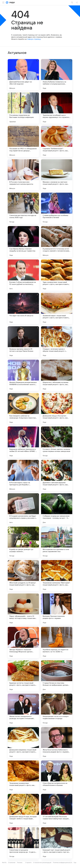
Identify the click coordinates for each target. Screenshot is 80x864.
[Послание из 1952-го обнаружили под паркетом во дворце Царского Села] (23, 141)
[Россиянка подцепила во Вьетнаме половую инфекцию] (23, 108)
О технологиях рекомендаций (42, 862)
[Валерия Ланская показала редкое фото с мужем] (56, 609)
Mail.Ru (4, 862)
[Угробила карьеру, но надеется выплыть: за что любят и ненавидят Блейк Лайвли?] (56, 642)
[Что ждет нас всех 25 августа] (23, 308)
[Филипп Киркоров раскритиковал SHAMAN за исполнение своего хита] (23, 375)
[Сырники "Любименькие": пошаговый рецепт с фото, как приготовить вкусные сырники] (56, 141)
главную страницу (34, 39)
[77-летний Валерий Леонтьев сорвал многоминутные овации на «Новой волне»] (56, 809)
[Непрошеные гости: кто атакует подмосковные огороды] (56, 709)
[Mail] (7, 2)
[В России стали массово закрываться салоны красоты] (23, 175)
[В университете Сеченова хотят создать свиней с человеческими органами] (56, 241)
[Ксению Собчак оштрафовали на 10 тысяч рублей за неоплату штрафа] (23, 275)
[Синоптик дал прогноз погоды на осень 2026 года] (23, 208)
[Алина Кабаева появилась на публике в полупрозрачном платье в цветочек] (56, 74)
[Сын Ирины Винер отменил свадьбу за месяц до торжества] (23, 241)
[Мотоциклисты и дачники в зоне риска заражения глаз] (56, 542)
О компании (11, 862)
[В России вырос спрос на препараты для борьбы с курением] (23, 475)
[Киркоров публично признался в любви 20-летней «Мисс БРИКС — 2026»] (23, 442)
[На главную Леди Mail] (11, 2)
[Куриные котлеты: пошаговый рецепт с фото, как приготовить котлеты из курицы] (23, 676)
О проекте (28, 862)
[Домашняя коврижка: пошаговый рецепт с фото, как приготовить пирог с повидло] (23, 742)
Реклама (19, 862)
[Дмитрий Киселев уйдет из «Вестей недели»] (23, 74)
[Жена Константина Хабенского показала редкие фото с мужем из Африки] (56, 742)
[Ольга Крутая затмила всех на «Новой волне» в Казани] (56, 776)
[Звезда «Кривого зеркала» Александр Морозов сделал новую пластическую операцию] (23, 642)
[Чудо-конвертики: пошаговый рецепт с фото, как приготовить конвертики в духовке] (56, 275)
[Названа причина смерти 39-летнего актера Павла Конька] (23, 342)
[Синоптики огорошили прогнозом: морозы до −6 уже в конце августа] (23, 843)
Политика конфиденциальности (62, 862)
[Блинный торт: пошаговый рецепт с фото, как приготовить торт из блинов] (56, 843)
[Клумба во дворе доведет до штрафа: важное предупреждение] (23, 542)
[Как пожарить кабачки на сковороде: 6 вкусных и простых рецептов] (23, 408)
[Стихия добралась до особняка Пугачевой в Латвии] (56, 208)
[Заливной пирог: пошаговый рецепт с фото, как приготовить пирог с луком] (56, 308)
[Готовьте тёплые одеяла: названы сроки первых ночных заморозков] (56, 442)
